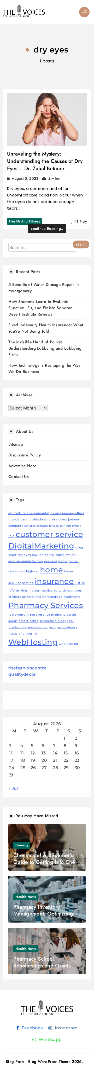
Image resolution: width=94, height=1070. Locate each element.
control (65, 526)
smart (13, 621)
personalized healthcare (61, 597)
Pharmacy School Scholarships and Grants (41, 962)
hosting (28, 583)
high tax (32, 571)
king (23, 590)
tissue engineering (22, 633)
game (62, 561)
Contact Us (18, 476)
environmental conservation (54, 555)
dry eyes (24, 555)
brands (14, 519)
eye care (50, 561)
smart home (28, 621)
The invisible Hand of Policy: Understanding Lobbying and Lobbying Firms (45, 348)
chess (53, 519)
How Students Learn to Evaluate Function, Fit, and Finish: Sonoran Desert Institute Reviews (40, 308)
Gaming (21, 845)
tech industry (67, 627)
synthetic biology (52, 621)
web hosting (68, 644)
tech (52, 627)
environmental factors (25, 561)
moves (76, 590)
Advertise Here (22, 466)
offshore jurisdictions (24, 597)
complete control (21, 526)
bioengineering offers (67, 513)
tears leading (37, 627)
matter (34, 590)
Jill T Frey (79, 221)
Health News (25, 896)
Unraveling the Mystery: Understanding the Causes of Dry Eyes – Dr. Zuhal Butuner (45, 161)
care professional (34, 519)
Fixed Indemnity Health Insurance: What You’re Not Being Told (45, 328)
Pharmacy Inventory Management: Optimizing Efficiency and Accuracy (43, 913)
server (72, 614)
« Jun (14, 788)
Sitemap (15, 444)
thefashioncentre (27, 668)
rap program (18, 614)
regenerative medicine (48, 614)
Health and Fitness (24, 221)
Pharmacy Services (45, 605)
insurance (54, 581)
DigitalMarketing (41, 545)
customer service (49, 534)
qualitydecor (22, 674)
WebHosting (33, 642)
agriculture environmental (28, 513)
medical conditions (55, 590)
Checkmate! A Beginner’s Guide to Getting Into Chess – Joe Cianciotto (46, 862)
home (51, 569)
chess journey (69, 519)
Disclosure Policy (24, 455)
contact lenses (47, 526)
